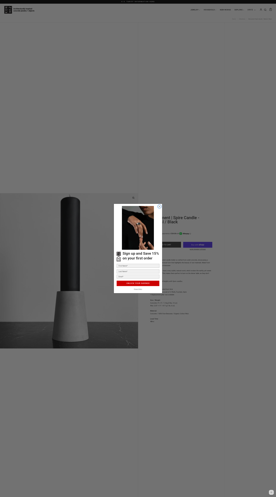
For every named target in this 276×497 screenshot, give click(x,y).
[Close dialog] (159, 206)
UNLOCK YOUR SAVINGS (138, 283)
